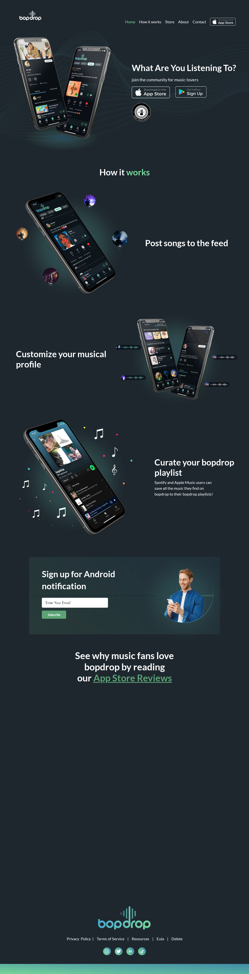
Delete (176, 938)
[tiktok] (142, 951)
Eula (160, 938)
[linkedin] (130, 951)
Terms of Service (110, 938)
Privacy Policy (79, 938)
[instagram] (107, 951)
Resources (140, 938)
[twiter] (119, 951)
